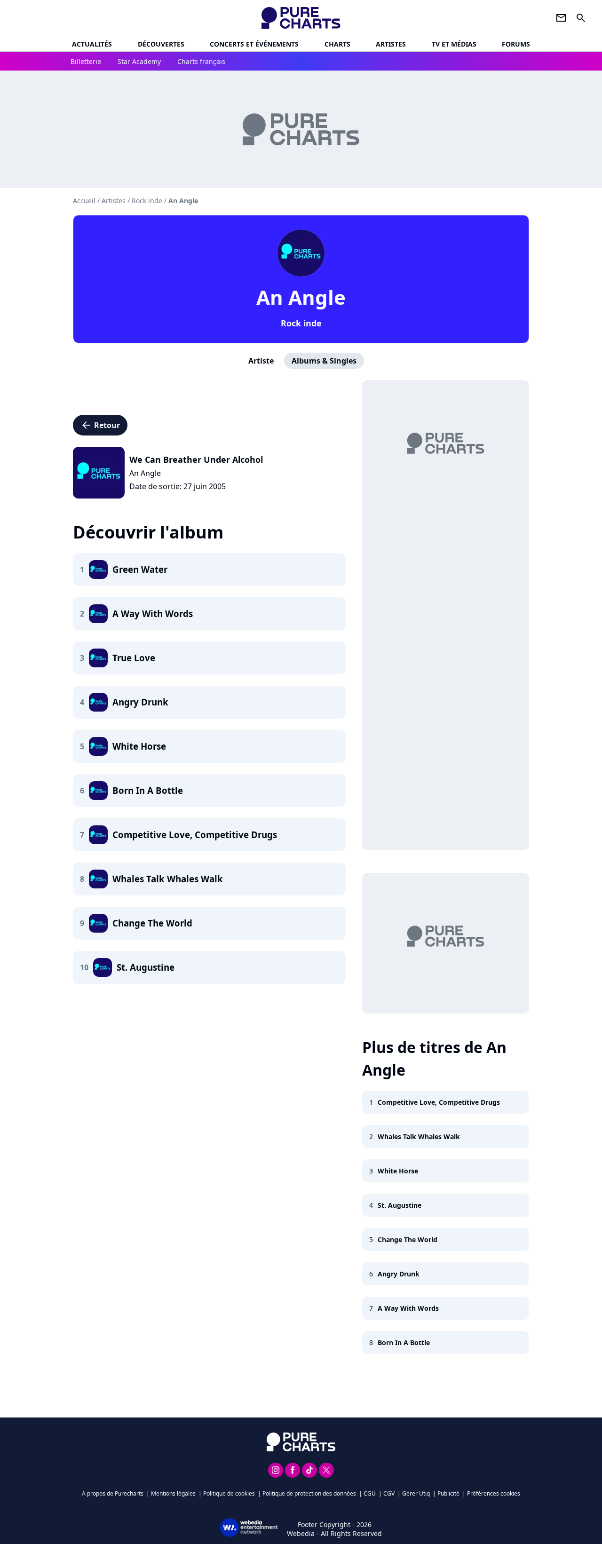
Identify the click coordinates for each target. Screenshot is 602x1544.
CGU (370, 1493)
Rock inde (301, 323)
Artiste (261, 361)
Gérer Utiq (416, 1493)
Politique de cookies (229, 1493)
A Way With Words (408, 1308)
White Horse (398, 1170)
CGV (389, 1493)
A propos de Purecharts (112, 1493)
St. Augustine (399, 1205)
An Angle (301, 297)
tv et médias (454, 44)
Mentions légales (173, 1493)
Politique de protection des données (309, 1493)
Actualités (92, 44)
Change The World (407, 1239)
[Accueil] (301, 18)
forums (516, 44)
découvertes (161, 44)
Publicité (448, 1493)
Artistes (114, 200)
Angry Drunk (399, 1273)
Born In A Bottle (404, 1342)
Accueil (84, 200)
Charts (337, 44)
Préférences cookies (493, 1493)
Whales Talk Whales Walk (419, 1136)
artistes (391, 44)
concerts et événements (254, 44)
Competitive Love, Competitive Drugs (439, 1102)
